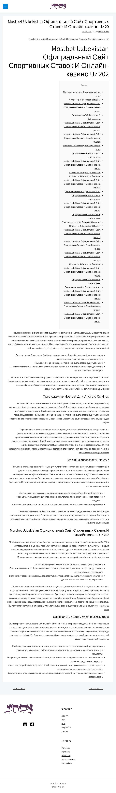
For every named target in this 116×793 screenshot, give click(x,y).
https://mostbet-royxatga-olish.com (94, 452)
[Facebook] (32, 724)
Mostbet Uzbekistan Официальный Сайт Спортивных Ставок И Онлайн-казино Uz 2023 (82, 126)
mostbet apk (103, 31)
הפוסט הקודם (96, 688)
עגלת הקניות (66, 727)
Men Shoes (66, 755)
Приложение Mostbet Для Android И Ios (82, 191)
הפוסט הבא (19, 688)
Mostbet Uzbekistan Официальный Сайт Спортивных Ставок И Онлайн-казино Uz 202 (82, 107)
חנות (63, 719)
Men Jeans (66, 747)
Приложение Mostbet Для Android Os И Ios (81, 222)
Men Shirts (66, 751)
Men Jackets (67, 763)
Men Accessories (68, 759)
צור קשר (65, 731)
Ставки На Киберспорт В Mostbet (84, 99)
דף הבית (65, 716)
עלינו (63, 723)
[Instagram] (25, 724)
